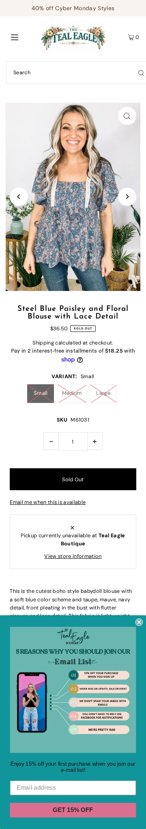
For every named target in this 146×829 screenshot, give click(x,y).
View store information (72, 556)
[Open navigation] (23, 37)
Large (103, 393)
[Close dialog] (139, 622)
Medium (72, 393)
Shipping (43, 342)
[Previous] (19, 196)
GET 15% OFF (73, 810)
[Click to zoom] (127, 116)
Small (41, 393)
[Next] (127, 196)
